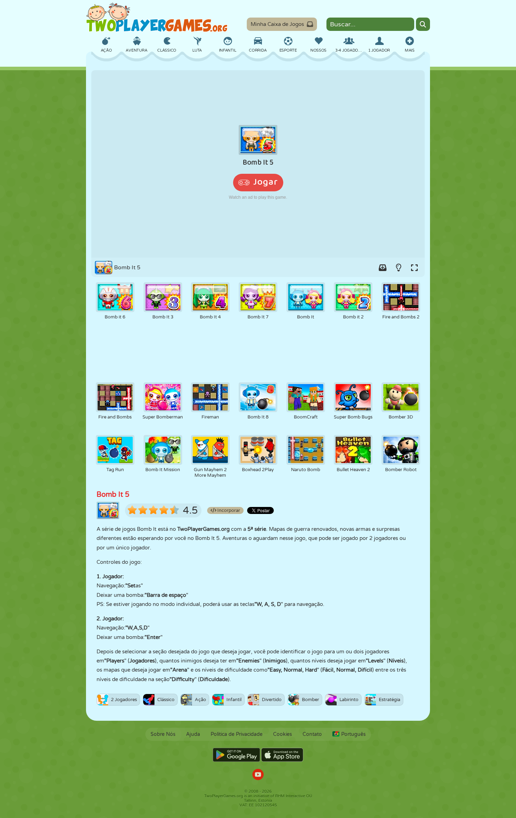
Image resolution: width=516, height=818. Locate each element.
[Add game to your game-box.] (383, 267)
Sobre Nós (163, 734)
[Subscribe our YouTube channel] (258, 775)
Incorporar (228, 510)
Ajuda (193, 734)
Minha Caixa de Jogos (277, 24)
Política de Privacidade (237, 734)
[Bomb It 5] (258, 164)
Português (353, 734)
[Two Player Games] (157, 17)
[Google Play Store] (236, 755)
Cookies (282, 734)
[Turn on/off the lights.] (398, 267)
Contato (312, 734)
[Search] (423, 24)
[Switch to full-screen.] (414, 267)
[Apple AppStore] (282, 755)
